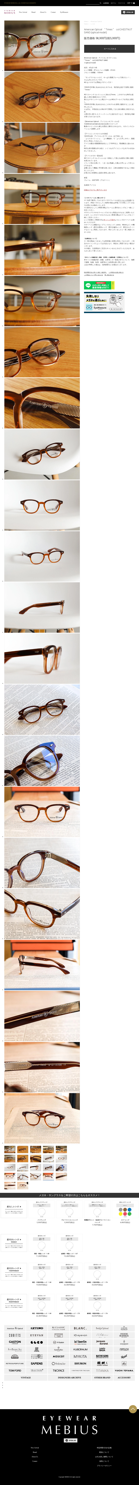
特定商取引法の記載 (104, 1448)
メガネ (93, 24)
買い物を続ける (109, 275)
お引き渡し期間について (104, 1457)
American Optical (96, 21)
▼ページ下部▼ (109, 220)
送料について (104, 1461)
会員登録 (106, 3)
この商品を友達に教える (116, 272)
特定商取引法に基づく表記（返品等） (95, 272)
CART (130, 3)
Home (86, 21)
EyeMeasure (64, 12)
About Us (43, 12)
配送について (104, 1452)
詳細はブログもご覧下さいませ (95, 190)
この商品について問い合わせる (93, 275)
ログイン (113, 3)
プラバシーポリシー (104, 1466)
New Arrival (23, 12)
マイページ (121, 3)
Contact (53, 12)
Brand (33, 12)
